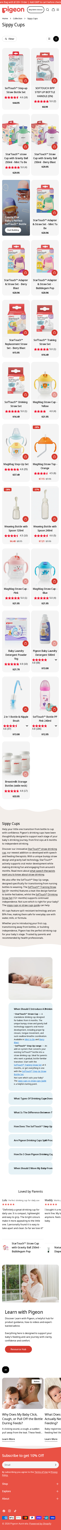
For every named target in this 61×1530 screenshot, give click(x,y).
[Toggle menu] (58, 10)
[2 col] (56, 39)
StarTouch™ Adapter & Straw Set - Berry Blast (16, 284)
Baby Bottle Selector (36, 10)
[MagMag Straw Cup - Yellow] (45, 380)
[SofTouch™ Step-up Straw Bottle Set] (16, 66)
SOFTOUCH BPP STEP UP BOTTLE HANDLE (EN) (45, 92)
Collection (17, 18)
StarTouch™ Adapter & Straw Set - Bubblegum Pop (45, 284)
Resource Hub (18, 1349)
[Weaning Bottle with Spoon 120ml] (16, 504)
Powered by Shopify (40, 1523)
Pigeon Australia (19, 1523)
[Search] (47, 10)
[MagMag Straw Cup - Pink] (16, 567)
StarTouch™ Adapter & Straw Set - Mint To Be (45, 224)
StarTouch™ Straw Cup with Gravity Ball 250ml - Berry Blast (45, 158)
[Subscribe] (56, 1465)
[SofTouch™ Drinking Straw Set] (16, 380)
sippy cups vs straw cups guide (23, 905)
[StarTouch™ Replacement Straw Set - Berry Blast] (16, 318)
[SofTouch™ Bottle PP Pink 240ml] (45, 695)
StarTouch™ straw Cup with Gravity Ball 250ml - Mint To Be (16, 158)
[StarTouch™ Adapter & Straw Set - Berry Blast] (16, 258)
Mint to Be (30, 1039)
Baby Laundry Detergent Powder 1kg (16, 654)
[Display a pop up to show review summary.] (56, 660)
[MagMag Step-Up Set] (16, 442)
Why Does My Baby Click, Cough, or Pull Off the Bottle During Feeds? (22, 1418)
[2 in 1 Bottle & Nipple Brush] (16, 695)
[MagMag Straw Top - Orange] (45, 442)
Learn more (8, 1439)
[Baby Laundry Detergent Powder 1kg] (16, 629)
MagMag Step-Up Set (16, 464)
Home (5, 18)
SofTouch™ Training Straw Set (28, 1065)
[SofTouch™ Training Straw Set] (45, 318)
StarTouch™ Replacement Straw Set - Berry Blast (16, 344)
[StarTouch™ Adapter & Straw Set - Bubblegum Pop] (45, 258)
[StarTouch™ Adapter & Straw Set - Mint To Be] (45, 198)
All (6, 1369)
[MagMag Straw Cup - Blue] (45, 567)
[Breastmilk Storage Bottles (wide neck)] (16, 760)
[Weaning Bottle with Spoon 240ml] (45, 504)
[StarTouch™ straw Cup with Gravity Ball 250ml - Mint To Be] (16, 132)
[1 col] (49, 39)
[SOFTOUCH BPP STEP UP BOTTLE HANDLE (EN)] (45, 66)
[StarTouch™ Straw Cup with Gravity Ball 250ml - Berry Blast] (45, 132)
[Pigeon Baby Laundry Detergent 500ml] (45, 629)
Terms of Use (41, 1472)
